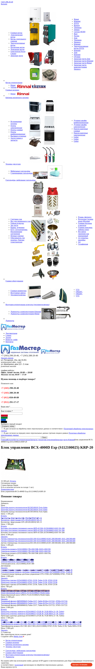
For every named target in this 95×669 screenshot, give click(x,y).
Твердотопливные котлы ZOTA (81, 47)
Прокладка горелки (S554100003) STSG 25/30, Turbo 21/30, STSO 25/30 (29, 580)
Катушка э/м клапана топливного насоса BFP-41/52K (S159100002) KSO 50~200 (33, 528)
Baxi (75, 34)
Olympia (77, 57)
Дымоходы (10, 321)
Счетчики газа (16, 219)
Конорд (77, 25)
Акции (8, 337)
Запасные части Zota (82, 59)
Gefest (76, 137)
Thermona (77, 28)
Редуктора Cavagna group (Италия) (85, 220)
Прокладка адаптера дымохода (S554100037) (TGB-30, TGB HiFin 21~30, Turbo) (32, 611)
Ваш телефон (7, 411)
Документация (11, 333)
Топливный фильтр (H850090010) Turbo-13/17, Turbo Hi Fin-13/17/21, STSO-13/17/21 (34, 601)
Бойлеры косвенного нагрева (17, 98)
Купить (4, 516)
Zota (75, 38)
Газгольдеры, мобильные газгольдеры (21, 180)
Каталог (4, 4)
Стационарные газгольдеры (22, 173)
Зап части (14, 225)
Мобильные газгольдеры (20, 171)
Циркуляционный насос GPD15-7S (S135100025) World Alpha (25, 591)
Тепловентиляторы (18, 295)
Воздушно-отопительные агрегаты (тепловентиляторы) (27, 305)
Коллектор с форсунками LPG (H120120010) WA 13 (21, 518)
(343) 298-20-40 (7, 2)
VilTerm (14, 87)
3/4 (79, 242)
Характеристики (7, 489)
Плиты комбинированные (18, 133)
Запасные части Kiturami (83, 61)
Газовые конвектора (18, 291)
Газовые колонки (12, 90)
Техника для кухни (13, 164)
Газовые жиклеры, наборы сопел (85, 229)
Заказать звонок (7, 358)
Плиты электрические (16, 127)
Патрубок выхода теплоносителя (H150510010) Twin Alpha (24, 507)
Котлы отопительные (14, 83)
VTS (77, 290)
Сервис (8, 335)
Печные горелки (17, 236)
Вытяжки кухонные (18, 136)
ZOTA (76, 23)
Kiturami (77, 21)
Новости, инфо (11, 340)
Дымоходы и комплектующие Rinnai (25, 314)
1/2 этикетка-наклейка (83, 239)
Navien (76, 36)
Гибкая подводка (17, 223)
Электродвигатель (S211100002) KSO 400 (17, 559)
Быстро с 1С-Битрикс (80, 665)
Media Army (18, 636)
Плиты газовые (17, 130)
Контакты (9, 342)
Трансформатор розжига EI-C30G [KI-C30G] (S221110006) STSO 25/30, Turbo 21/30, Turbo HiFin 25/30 (41, 622)
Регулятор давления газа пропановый (83, 234)
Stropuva (77, 42)
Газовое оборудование (14, 281)
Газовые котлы (16, 33)
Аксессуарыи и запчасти (17, 139)
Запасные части (17, 56)
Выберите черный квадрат (11, 424)
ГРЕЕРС (79, 292)
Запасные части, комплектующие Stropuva (80, 67)
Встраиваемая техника (16, 123)
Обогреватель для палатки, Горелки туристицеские (18, 240)
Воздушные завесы (18, 293)
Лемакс (77, 30)
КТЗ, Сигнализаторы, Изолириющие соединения (19, 232)
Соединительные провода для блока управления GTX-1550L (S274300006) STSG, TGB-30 (36, 570)
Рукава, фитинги (84, 217)
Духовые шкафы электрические (80, 126)
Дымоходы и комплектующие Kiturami (26, 312)
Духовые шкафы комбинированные (81, 121)
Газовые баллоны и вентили (85, 224)
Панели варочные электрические (81, 134)
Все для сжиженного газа (21, 221)
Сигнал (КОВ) (79, 32)
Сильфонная (83, 244)
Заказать (4, 537)
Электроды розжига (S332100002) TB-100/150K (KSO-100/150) (26, 549)
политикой (19, 665)
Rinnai (76, 19)
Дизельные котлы (17, 49)
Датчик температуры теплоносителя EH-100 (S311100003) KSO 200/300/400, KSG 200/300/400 (38, 539)
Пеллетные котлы (18, 47)
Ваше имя (5, 407)
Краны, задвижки (17, 227)
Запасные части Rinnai (83, 63)
